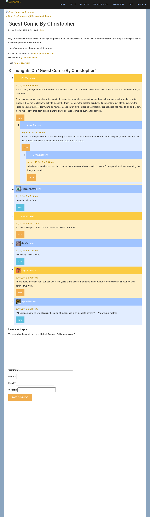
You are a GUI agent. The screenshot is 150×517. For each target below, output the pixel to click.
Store (73, 4)
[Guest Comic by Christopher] (21, 12)
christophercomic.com (43, 53)
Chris (42, 30)
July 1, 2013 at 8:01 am (27, 85)
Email (12, 383)
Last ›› (48, 16)
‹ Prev (15, 16)
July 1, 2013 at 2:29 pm (27, 250)
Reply (20, 118)
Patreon (84, 4)
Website (12, 389)
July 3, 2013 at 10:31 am (33, 132)
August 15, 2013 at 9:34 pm (40, 162)
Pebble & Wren (100, 4)
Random (35, 16)
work (27, 63)
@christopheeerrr (29, 57)
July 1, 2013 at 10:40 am (27, 223)
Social (141, 4)
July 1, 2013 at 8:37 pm (27, 309)
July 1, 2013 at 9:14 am (27, 196)
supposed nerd (28, 189)
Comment (13, 370)
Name (12, 376)
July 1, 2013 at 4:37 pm (27, 277)
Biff (131, 4)
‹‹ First (9, 16)
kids (22, 63)
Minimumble (119, 4)
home (17, 63)
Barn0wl (25, 243)
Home (62, 4)
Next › (42, 16)
